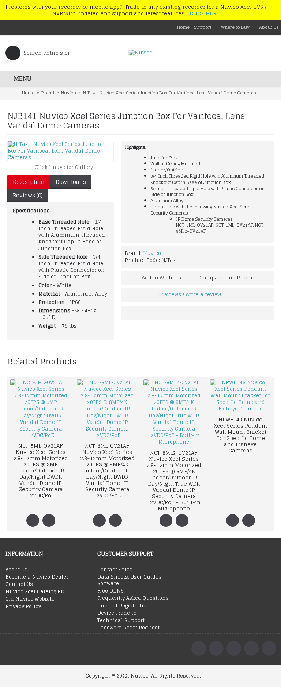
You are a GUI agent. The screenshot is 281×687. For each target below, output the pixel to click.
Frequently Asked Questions (133, 598)
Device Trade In (117, 613)
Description (29, 182)
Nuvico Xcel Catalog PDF (36, 591)
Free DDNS (110, 591)
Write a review (203, 294)
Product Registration (123, 606)
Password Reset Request (128, 628)
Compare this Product (228, 277)
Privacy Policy (23, 606)
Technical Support (121, 620)
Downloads (71, 182)
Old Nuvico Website (30, 599)
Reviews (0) (28, 195)
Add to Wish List (162, 277)
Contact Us (19, 584)
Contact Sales (114, 570)
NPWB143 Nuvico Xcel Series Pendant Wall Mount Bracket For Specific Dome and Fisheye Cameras (240, 435)
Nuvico (152, 253)
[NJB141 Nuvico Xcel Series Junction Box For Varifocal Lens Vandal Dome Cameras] (60, 151)
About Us (16, 570)
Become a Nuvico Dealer (36, 577)
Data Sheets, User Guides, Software (129, 580)
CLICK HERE (205, 13)
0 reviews (169, 294)
